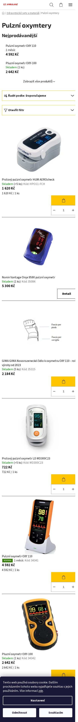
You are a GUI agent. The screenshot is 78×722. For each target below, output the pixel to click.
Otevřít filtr (16, 110)
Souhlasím (55, 713)
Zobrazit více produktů (37, 81)
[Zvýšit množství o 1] (73, 210)
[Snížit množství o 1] (54, 210)
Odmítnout (19, 713)
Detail (66, 294)
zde (40, 691)
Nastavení (38, 700)
